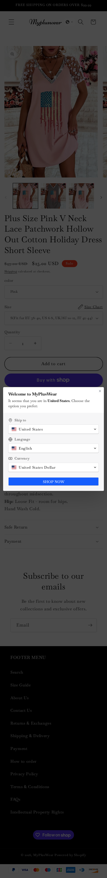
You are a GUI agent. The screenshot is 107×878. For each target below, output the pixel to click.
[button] (53, 429)
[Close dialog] (100, 391)
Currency (22, 458)
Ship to (20, 420)
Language (22, 439)
